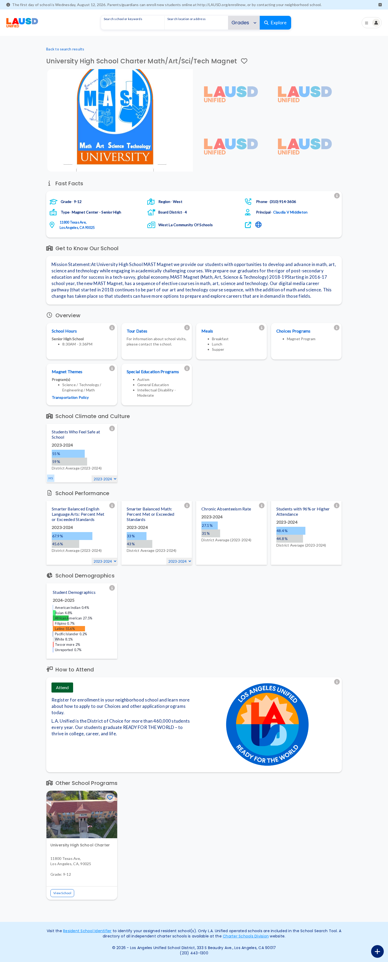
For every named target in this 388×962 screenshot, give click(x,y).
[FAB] (377, 951)
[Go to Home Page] (22, 23)
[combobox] (132, 22)
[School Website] (259, 224)
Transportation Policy (70, 397)
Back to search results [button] (65, 49)
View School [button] (62, 893)
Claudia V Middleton (290, 212)
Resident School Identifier (87, 930)
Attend (62, 687)
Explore (279, 22)
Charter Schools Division (246, 936)
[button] (380, 4)
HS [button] (51, 478)
